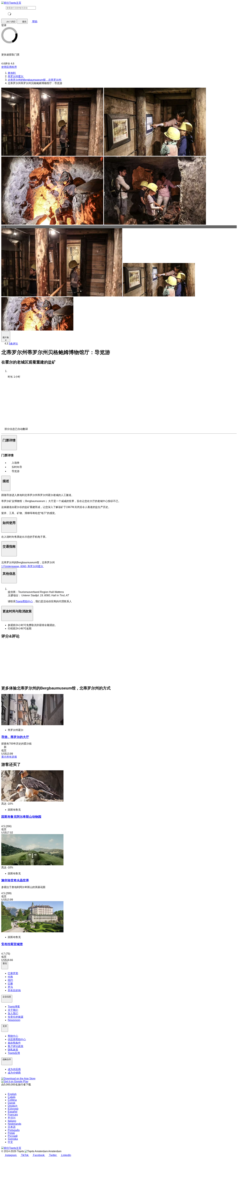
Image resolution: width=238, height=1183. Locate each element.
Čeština (12, 1100)
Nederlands (14, 1123)
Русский (12, 1136)
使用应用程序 (9, 67)
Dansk (11, 1103)
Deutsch (12, 1105)
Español (12, 1111)
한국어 (12, 1117)
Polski (11, 1133)
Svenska (13, 1139)
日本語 (12, 1127)
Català (11, 1097)
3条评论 (13, 343)
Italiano (12, 1121)
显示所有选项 (9, 756)
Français (13, 1114)
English (12, 1094)
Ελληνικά (13, 1108)
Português (14, 1130)
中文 (10, 1142)
